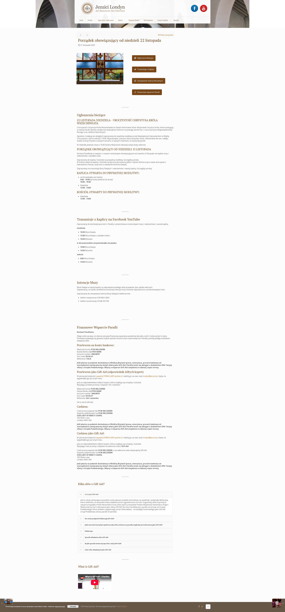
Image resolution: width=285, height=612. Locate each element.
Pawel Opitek (121, 606)
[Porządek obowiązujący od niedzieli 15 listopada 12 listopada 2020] (6, 603)
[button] (125, 503)
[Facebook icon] (199, 607)
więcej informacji (60, 606)
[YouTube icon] (202, 607)
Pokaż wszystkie (166, 35)
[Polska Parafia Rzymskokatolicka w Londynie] (103, 8)
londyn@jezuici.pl (150, 376)
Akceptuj (73, 606)
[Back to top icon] (208, 606)
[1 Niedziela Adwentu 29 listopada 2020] (278, 603)
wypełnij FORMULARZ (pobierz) (109, 376)
